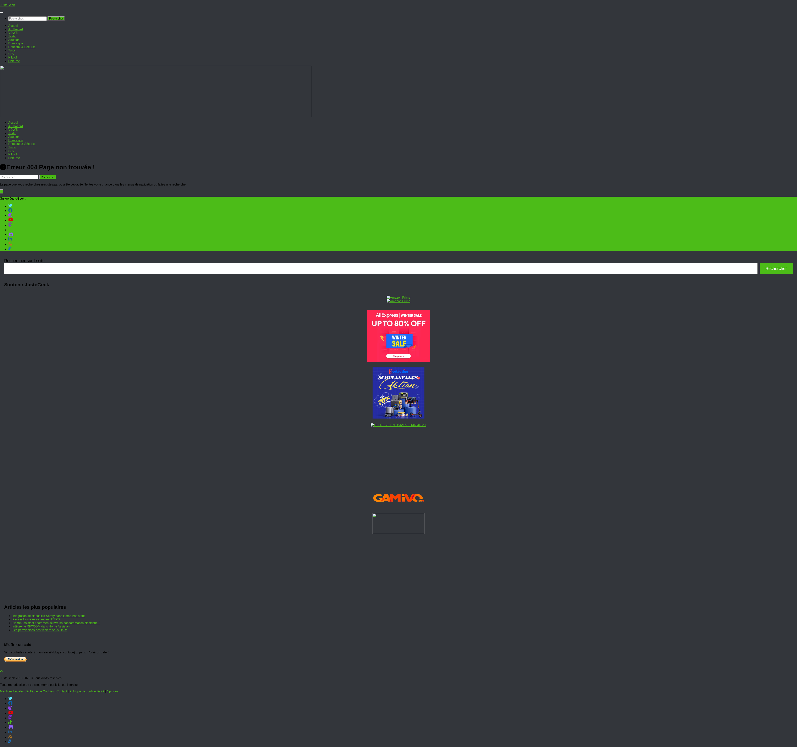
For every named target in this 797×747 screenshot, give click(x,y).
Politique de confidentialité (87, 691)
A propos (112, 691)
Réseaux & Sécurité (21, 47)
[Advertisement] (128, 568)
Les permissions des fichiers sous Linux (39, 630)
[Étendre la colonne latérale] (1, 191)
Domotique (15, 43)
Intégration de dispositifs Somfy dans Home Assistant (48, 616)
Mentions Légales (12, 691)
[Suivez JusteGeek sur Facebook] (10, 210)
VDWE (13, 32)
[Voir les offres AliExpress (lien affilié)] (398, 361)
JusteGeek (7, 5)
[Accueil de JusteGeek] (155, 116)
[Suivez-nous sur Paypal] (9, 248)
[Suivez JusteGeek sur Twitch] (10, 224)
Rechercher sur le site (24, 260)
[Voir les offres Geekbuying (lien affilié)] (398, 417)
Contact (61, 691)
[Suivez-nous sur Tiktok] (10, 229)
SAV (11, 54)
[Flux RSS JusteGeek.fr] (10, 244)
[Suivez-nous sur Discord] (10, 234)
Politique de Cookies (40, 691)
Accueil (13, 25)
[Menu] (1, 12)
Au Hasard (15, 29)
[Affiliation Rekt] (398, 533)
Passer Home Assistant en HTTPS (36, 619)
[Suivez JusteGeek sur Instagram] (10, 215)
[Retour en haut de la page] (1, 671)
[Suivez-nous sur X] (10, 205)
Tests (12, 36)
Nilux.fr (13, 57)
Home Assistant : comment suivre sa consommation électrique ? (56, 623)
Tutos (12, 50)
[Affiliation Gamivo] (398, 507)
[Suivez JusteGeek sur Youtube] (10, 220)
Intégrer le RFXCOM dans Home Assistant (41, 626)
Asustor (13, 40)
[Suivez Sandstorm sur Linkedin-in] (10, 239)
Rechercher (776, 268)
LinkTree (14, 61)
